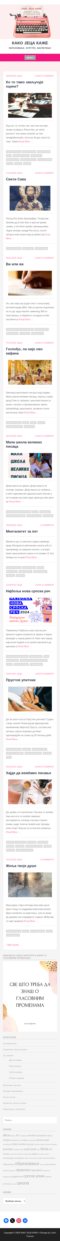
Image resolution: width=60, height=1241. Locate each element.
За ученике (8, 1055)
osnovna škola (21, 156)
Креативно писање (16, 842)
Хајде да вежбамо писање (28, 773)
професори (7, 1177)
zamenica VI (37, 334)
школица (48, 516)
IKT (18, 1135)
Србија (20, 576)
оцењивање (40, 572)
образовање (27, 1163)
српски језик (21, 664)
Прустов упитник (21, 680)
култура (41, 1154)
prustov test (39, 749)
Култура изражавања (17, 657)
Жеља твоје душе (21, 866)
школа (23, 1183)
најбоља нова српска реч (34, 661)
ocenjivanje (29, 152)
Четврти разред (16, 1078)
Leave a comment (44, 76)
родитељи (17, 1176)
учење (13, 1184)
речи (9, 664)
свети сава (41, 249)
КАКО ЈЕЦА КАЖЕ (30, 43)
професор (46, 1170)
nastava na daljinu (20, 1140)
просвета (36, 1170)
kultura (49, 1136)
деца (35, 1153)
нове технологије (30, 1158)
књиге (47, 1154)
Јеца (19, 76)
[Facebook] (6, 1220)
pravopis (24, 334)
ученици (7, 1184)
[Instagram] (19, 1220)
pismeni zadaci (39, 1144)
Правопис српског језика (20, 330)
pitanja (26, 749)
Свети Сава (16, 179)
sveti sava (28, 249)
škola (44, 1149)
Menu (30, 58)
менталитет (25, 572)
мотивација (13, 935)
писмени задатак (9, 1170)
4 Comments (47, 525)
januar (31, 842)
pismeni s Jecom (34, 846)
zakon (18, 164)
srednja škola (28, 160)
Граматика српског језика (15, 1049)
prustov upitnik (15, 753)
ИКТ (51, 1149)
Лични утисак (14, 152)
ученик (48, 1177)
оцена (27, 164)
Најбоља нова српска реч (28, 591)
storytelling (34, 516)
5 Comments (47, 859)
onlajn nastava (19, 1144)
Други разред (15, 1060)
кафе (33, 423)
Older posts (13, 945)
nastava (7, 1140)
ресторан (29, 427)
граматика (28, 1154)
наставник (19, 1158)
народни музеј (14, 427)
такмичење (36, 664)
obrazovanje (42, 1140)
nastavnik (32, 1140)
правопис (23, 1170)
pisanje (19, 846)
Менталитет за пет (22, 531)
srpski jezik (36, 657)
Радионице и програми (18, 512)
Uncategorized (9, 1043)
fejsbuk (12, 1136)
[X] (12, 1220)
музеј (41, 423)
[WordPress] (25, 1220)
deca (34, 512)
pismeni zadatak (51, 1144)
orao (25, 931)
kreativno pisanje (15, 516)
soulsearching (33, 753)
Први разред (15, 1066)
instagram (23, 1136)
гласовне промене (17, 1154)
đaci (38, 1149)
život (49, 931)
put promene (37, 931)
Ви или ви (15, 264)
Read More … (26, 141)
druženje (45, 512)
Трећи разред (15, 1072)
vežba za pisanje (24, 850)
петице (10, 576)
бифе (25, 423)
